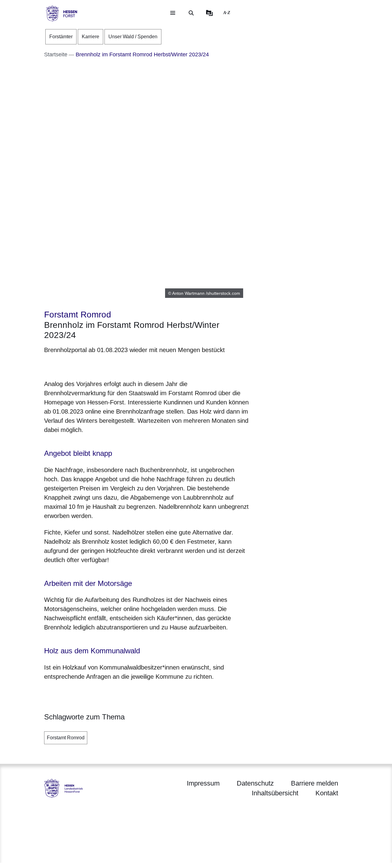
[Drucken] (96, 366)
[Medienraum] (209, 12)
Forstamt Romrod (66, 737)
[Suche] (191, 12)
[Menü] (172, 12)
